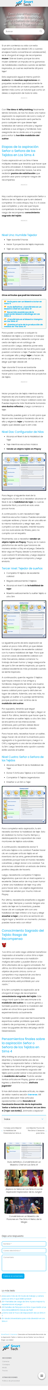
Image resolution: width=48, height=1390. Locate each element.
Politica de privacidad (11, 1381)
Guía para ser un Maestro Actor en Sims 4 (23, 302)
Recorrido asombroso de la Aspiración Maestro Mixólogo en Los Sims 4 (22, 314)
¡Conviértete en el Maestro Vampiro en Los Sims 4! (23, 320)
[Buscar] (40, 30)
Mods (4, 1367)
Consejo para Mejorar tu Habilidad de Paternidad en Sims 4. (12, 1130)
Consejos (6, 1364)
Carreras (5, 1361)
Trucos (5, 1370)
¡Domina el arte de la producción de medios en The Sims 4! (23, 325)
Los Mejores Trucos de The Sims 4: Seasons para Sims (35, 1130)
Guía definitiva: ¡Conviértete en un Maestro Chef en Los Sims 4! (22, 308)
